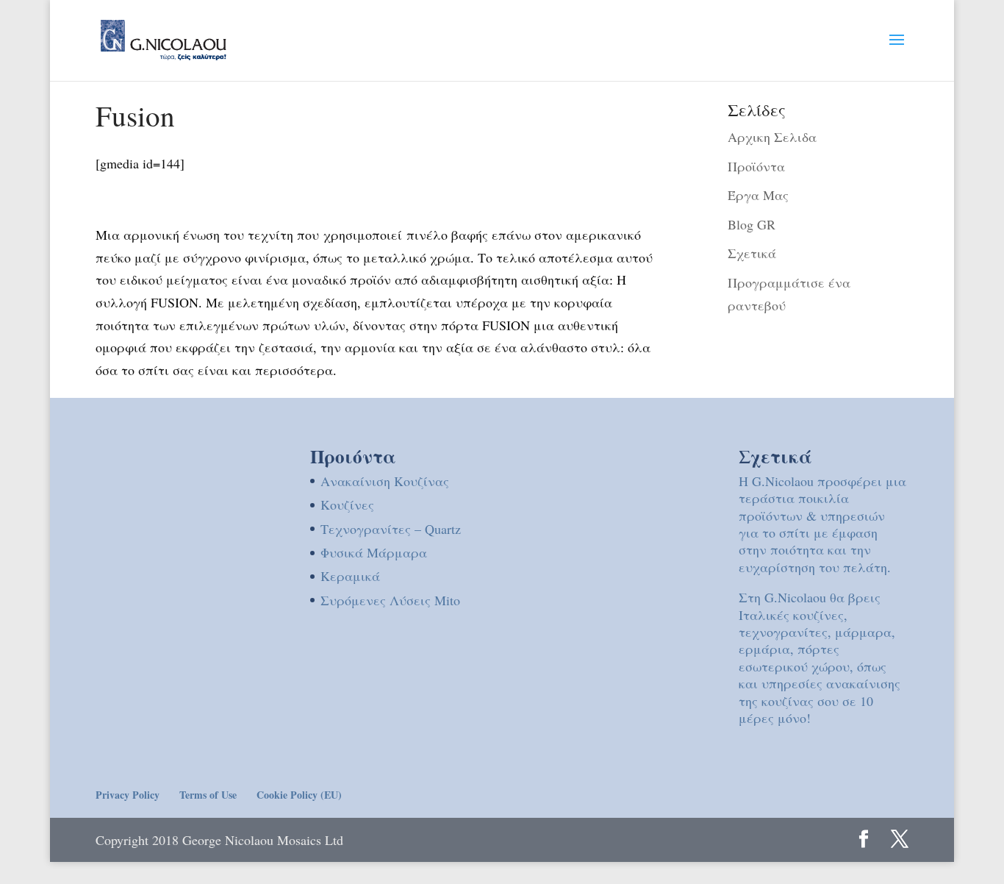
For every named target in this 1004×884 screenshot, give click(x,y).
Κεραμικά (350, 576)
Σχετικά (752, 253)
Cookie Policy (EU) (299, 794)
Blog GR (751, 224)
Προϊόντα (756, 166)
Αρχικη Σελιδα (772, 137)
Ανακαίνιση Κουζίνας (384, 481)
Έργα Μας (758, 195)
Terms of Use (208, 794)
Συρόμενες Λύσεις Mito (390, 600)
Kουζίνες (347, 504)
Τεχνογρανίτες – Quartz (390, 529)
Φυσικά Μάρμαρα (373, 552)
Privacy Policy (127, 794)
